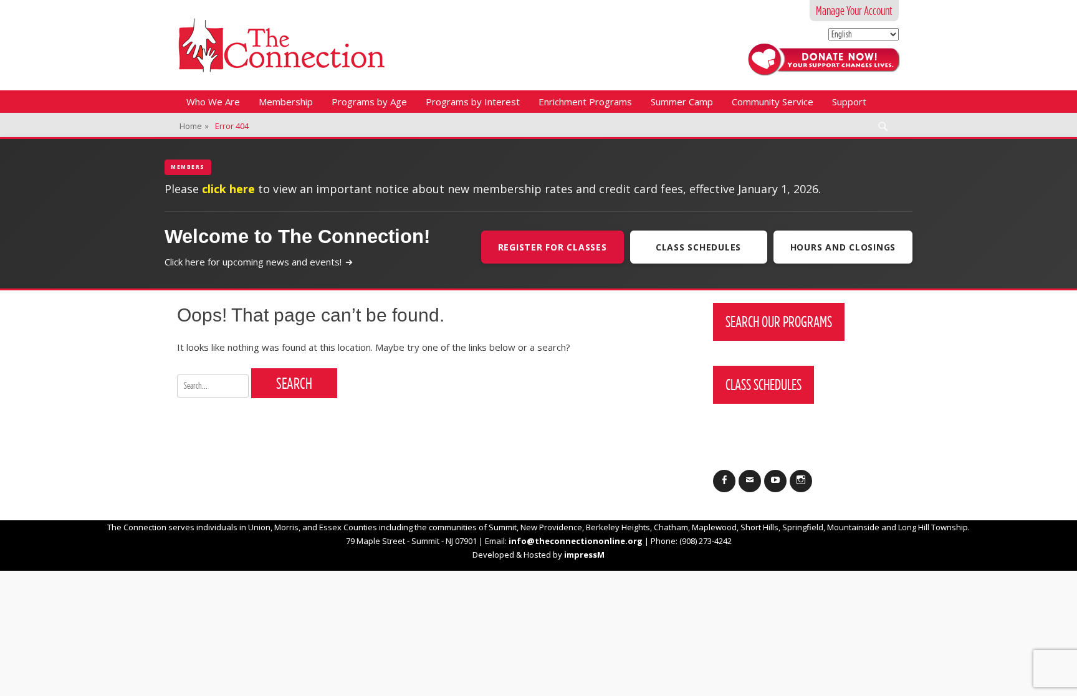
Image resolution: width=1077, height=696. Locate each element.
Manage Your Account (854, 10)
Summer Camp (682, 101)
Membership (286, 101)
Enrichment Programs (585, 101)
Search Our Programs (778, 321)
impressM (584, 554)
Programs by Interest (473, 101)
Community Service (772, 101)
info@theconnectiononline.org (576, 540)
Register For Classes (552, 247)
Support (849, 101)
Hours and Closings (843, 247)
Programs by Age (369, 101)
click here (228, 188)
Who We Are (213, 101)
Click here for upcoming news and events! (253, 261)
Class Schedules (698, 247)
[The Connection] (281, 45)
